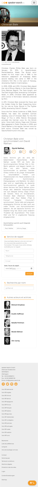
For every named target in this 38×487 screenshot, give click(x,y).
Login (3, 471)
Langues (4, 447)
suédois (6, 432)
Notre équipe (6, 458)
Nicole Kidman (17, 332)
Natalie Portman (17, 323)
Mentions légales (7, 464)
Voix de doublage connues (10, 450)
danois (6, 398)
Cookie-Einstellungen (8, 475)
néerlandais (8, 417)
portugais (7, 426)
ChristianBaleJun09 (6, 64)
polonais (7, 423)
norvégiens (7, 420)
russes (6, 429)
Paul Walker (9, 228)
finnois (6, 404)
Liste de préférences (8, 443)
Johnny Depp (21, 228)
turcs (6, 435)
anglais (6, 392)
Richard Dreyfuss (18, 305)
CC (6, 62)
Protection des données (9, 467)
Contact (4, 455)
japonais (7, 414)
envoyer (30, 274)
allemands (7, 389)
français (6, 408)
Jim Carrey (15, 341)
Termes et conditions (8, 461)
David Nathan (18, 148)
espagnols (7, 401)
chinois (6, 395)
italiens (6, 411)
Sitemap (4, 479)
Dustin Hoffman (17, 314)
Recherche (5, 440)
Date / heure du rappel (11, 265)
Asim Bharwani (15, 62)
